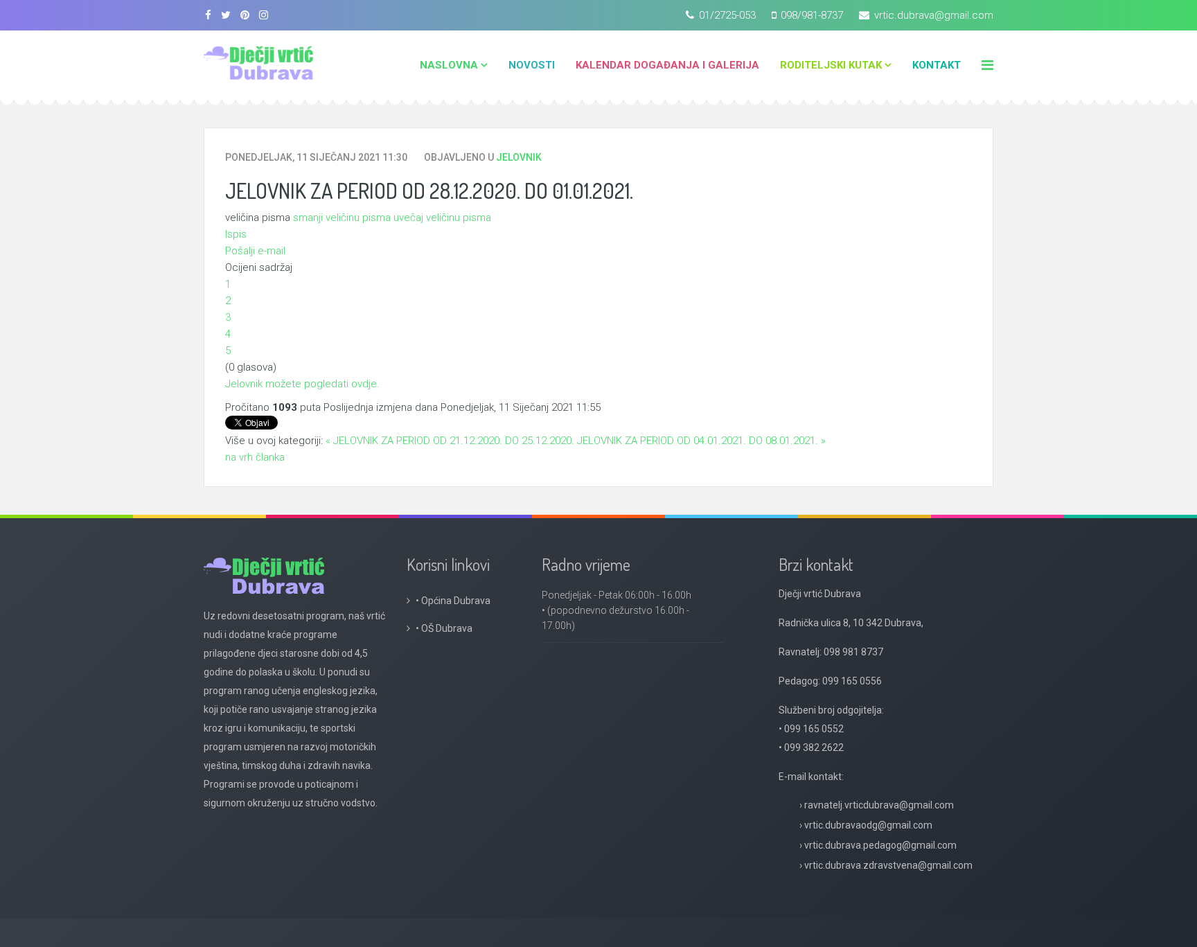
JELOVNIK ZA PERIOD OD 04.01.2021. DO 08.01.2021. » (701, 440)
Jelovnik (519, 157)
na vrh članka (255, 457)
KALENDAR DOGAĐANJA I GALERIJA (667, 65)
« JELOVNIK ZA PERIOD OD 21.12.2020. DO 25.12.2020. (450, 440)
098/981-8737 (812, 15)
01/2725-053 (727, 15)
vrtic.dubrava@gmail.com (933, 15)
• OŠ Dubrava (445, 628)
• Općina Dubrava (453, 600)
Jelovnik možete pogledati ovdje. (303, 384)
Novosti (531, 65)
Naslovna (449, 65)
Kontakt (936, 65)
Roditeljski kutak (831, 65)
